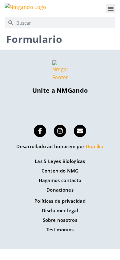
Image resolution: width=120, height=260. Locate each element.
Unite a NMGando (60, 90)
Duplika (95, 146)
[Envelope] (80, 131)
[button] (110, 8)
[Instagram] (60, 131)
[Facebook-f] (40, 131)
